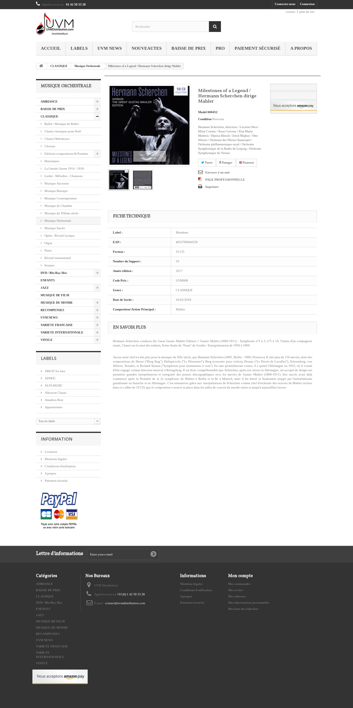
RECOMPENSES (52, 310)
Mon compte (240, 576)
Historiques (51, 161)
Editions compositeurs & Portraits (66, 153)
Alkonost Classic (55, 392)
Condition (205, 119)
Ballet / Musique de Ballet (61, 124)
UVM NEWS (109, 48)
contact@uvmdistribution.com (125, 603)
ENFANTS (48, 280)
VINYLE (47, 340)
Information (57, 439)
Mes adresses (237, 596)
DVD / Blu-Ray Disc (54, 273)
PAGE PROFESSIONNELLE (225, 179)
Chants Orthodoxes (56, 139)
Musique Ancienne (56, 183)
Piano (48, 250)
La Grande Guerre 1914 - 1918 (64, 168)
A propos (301, 48)
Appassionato (53, 407)
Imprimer (212, 187)
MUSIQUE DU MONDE (57, 302)
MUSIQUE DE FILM (55, 295)
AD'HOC (50, 378)
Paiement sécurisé (257, 48)
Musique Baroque (56, 191)
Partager (226, 162)
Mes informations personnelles (248, 602)
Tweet (208, 162)
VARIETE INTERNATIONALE (62, 332)
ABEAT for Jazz (54, 371)
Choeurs (49, 146)
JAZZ (45, 287)
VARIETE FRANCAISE (57, 325)
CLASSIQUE (58, 66)
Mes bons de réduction (243, 609)
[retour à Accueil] (41, 66)
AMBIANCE (49, 101)
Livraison (50, 452)
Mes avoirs (235, 590)
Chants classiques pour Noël (62, 131)
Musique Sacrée (54, 228)
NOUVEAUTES (147, 48)
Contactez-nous (285, 4)
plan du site (307, 11)
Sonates (49, 265)
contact (290, 11)
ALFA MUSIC (53, 385)
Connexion (307, 4)
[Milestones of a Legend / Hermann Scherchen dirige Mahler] (118, 180)
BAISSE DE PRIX (188, 48)
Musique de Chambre (58, 206)
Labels (79, 48)
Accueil (51, 48)
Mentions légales (55, 459)
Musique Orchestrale (87, 66)
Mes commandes (239, 584)
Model (202, 112)
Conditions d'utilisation (60, 466)
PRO (220, 48)
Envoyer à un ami (217, 172)
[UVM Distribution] (80, 24)
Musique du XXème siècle (61, 213)
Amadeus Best (53, 400)
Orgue (48, 243)
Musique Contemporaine (60, 198)
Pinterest (248, 162)
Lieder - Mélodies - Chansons (63, 176)
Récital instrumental (57, 258)
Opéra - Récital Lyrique (59, 235)
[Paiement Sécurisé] (59, 510)
